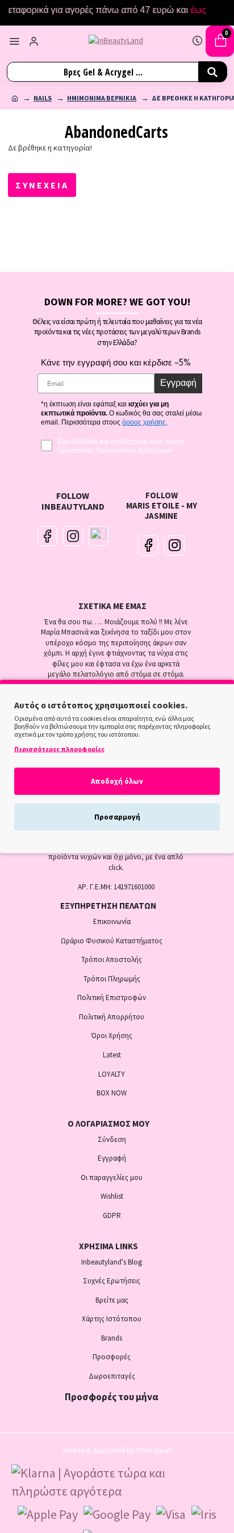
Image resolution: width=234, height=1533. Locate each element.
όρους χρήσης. (145, 422)
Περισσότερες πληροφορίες (59, 749)
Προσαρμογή (117, 817)
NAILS (43, 98)
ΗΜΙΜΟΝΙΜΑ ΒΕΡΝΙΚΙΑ (101, 98)
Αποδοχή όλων (117, 781)
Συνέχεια (42, 185)
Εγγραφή (178, 383)
